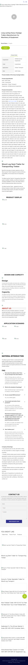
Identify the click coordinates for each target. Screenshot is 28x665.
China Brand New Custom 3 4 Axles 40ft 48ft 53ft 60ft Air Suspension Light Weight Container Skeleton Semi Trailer (14, 651)
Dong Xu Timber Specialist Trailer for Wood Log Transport (12, 580)
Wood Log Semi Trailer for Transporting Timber (13, 556)
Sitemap (10, 662)
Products (19, 534)
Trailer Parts (5, 534)
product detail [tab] (14, 55)
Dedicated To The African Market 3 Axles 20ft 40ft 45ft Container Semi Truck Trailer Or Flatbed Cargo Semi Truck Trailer (12, 627)
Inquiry (5, 48)
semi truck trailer (13, 101)
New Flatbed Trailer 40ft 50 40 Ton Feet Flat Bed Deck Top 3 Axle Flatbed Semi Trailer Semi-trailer (14, 604)
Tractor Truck (12, 534)
